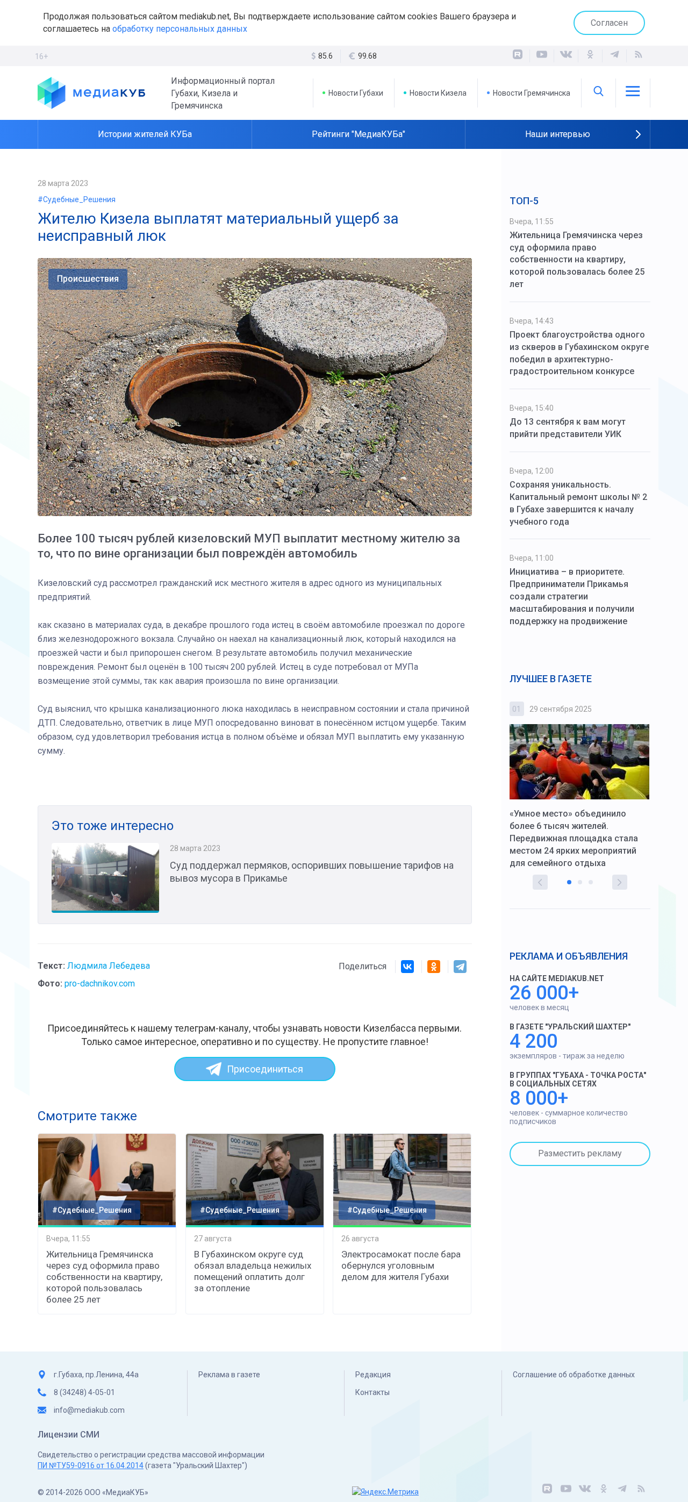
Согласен (609, 23)
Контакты (372, 1392)
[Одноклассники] (590, 55)
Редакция (373, 1374)
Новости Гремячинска (531, 93)
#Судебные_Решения (77, 199)
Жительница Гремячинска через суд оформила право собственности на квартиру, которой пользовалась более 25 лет (104, 1277)
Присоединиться (265, 1069)
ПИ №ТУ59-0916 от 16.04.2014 (91, 1465)
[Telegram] (460, 966)
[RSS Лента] (638, 55)
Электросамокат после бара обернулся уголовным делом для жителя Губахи (401, 1265)
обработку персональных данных (179, 29)
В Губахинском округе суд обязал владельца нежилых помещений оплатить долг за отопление (252, 1271)
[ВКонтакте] (566, 55)
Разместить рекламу (580, 1153)
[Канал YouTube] (542, 55)
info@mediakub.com (89, 1410)
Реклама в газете (229, 1374)
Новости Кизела (438, 93)
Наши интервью (557, 134)
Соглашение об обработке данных (574, 1374)
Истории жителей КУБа (145, 134)
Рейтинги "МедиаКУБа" (358, 134)
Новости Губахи (355, 93)
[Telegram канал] (614, 55)
